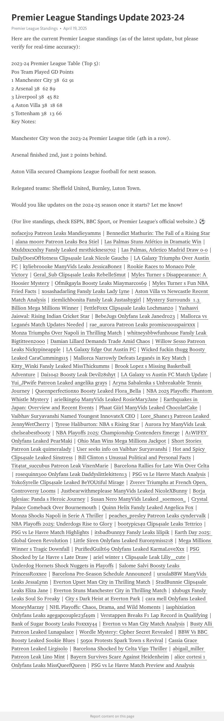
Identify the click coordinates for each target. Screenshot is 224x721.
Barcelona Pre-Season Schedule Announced (101, 574)
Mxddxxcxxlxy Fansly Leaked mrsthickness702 (63, 250)
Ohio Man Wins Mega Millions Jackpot (122, 441)
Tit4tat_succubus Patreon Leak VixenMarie (59, 465)
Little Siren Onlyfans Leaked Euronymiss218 (123, 540)
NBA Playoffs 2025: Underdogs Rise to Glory (61, 524)
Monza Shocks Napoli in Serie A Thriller (57, 515)
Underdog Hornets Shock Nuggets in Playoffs (62, 565)
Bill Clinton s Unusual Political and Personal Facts (134, 457)
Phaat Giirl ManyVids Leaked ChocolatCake (148, 407)
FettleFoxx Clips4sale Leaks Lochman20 (128, 308)
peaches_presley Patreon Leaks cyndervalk (157, 515)
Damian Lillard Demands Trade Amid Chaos (100, 341)
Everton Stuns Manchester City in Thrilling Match (110, 590)
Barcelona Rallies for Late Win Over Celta (161, 465)
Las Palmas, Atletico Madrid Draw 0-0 (164, 250)
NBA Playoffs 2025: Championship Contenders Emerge (118, 432)
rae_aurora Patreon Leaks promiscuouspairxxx (142, 324)
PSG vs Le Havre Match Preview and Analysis (142, 665)
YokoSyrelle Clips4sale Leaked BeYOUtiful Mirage (67, 482)
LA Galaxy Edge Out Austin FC (101, 349)
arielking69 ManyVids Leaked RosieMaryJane (106, 399)
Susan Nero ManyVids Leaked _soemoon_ (138, 499)
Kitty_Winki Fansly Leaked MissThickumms (60, 366)
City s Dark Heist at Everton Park (102, 598)
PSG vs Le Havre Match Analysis (169, 474)
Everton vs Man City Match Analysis (144, 624)
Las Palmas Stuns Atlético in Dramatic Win (152, 241)
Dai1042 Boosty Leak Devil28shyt (78, 374)
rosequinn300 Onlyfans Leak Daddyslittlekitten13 (71, 474)
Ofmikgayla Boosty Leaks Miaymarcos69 (101, 283)
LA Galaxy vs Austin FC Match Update (164, 374)
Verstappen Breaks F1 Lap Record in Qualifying (154, 615)
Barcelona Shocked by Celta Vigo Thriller (120, 648)
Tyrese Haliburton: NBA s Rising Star (97, 424)
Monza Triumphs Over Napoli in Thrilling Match (66, 333)
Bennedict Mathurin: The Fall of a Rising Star (158, 233)
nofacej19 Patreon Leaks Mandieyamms (56, 233)
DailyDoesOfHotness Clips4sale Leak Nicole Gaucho (69, 258)
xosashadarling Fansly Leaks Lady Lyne (86, 291)
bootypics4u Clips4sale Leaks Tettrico (160, 524)
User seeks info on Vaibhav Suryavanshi (122, 449)
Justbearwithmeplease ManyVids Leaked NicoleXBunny (124, 491)
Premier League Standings (34, 28)
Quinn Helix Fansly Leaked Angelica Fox (147, 507)
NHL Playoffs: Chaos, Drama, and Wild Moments (105, 607)
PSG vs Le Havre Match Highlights (50, 532)
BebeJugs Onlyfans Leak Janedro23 (135, 316)
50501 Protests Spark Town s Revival (121, 640)
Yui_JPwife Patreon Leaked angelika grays (59, 382)
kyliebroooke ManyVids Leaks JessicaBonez (72, 266)
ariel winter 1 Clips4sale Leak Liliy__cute (139, 557)
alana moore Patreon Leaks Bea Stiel (57, 241)
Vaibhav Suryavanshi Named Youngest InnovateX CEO (73, 416)
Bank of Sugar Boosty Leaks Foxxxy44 (54, 624)
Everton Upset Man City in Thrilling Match (101, 582)
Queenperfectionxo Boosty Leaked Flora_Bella (88, 391)
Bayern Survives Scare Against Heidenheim (119, 657)
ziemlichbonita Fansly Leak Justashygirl (96, 300)
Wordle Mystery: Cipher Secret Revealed (126, 632)
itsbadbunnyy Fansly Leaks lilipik (131, 532)
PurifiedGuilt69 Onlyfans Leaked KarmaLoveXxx (129, 549)
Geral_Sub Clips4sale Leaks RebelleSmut (80, 274)
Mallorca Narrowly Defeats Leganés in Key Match (130, 358)
